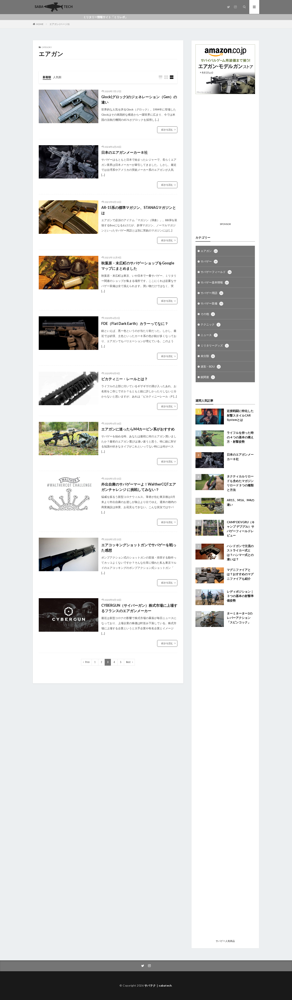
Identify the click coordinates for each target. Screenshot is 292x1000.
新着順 (47, 77)
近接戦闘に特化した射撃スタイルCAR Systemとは (240, 415)
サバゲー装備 (211, 303)
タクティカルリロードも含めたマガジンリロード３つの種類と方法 (240, 482)
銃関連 (207, 377)
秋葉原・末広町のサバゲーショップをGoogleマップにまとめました (137, 266)
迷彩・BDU (210, 366)
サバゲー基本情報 (214, 282)
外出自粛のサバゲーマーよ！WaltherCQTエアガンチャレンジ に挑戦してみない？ (138, 487)
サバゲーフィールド (216, 272)
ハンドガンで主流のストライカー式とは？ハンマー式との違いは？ (240, 552)
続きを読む (167, 129)
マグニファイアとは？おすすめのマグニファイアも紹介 (240, 574)
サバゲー (209, 261)
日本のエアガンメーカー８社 (124, 152)
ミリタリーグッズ (214, 345)
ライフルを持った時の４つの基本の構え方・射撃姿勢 (240, 437)
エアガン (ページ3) (59, 24)
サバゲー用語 (211, 293)
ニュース (208, 335)
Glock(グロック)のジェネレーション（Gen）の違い (139, 99)
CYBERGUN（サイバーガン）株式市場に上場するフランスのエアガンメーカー (139, 608)
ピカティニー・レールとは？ (124, 379)
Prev (87, 662)
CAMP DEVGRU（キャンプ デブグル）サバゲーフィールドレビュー (241, 528)
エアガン (209, 250)
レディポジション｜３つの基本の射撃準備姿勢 (240, 596)
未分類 (207, 356)
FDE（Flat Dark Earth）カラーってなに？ (134, 323)
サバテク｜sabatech (158, 985)
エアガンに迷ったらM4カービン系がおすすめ (138, 429)
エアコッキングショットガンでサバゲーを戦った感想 (138, 547)
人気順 (57, 77)
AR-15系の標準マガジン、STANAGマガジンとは (138, 210)
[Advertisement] (225, 161)
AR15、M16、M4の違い (240, 502)
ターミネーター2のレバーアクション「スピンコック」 (239, 617)
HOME (40, 24)
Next (128, 662)
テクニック (210, 324)
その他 (207, 314)
